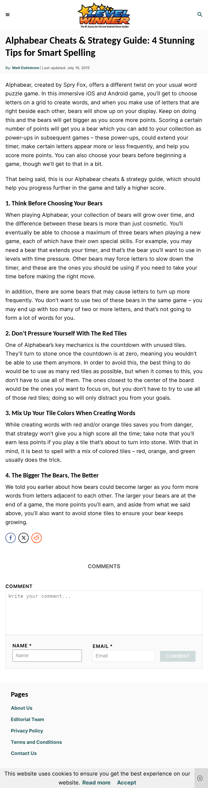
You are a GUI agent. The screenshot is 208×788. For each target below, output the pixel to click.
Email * (103, 646)
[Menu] (8, 15)
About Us (21, 708)
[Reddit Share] (36, 538)
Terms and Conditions (36, 742)
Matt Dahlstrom (25, 68)
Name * (22, 645)
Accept (126, 782)
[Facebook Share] (10, 538)
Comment (19, 586)
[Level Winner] (104, 15)
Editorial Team (27, 719)
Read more (96, 782)
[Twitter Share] (23, 538)
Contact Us (24, 753)
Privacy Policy (27, 731)
